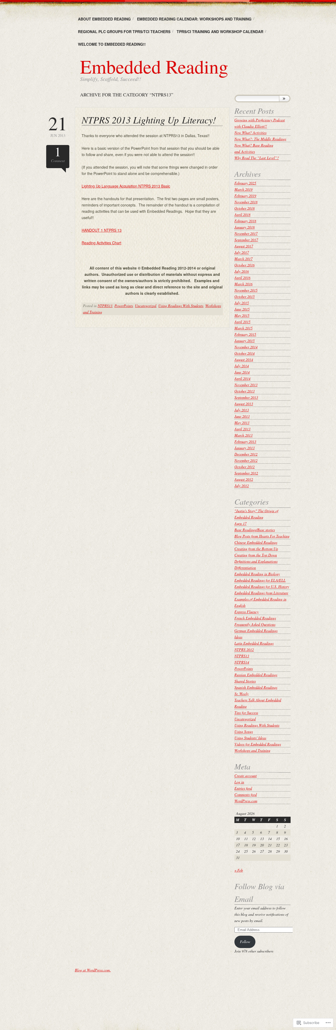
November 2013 (246, 384)
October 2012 (244, 466)
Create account (245, 775)
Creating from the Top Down (255, 554)
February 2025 (245, 182)
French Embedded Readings (255, 617)
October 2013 (244, 391)
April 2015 (242, 321)
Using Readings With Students (180, 305)
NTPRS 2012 (244, 649)
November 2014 (246, 346)
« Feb (238, 870)
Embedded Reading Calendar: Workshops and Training (194, 19)
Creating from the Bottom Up (256, 548)
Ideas (238, 636)
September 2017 (246, 239)
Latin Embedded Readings (254, 643)
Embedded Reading (154, 66)
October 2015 (244, 296)
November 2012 (246, 460)
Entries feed (243, 788)
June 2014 (242, 372)
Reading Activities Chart (101, 242)
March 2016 (243, 283)
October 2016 (244, 264)
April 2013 (242, 428)
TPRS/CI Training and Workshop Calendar (220, 31)
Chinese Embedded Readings (255, 542)
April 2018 (242, 214)
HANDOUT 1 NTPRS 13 (102, 230)
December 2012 (246, 454)
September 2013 (246, 397)
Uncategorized (145, 305)
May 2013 (241, 422)
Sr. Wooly (241, 693)
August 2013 (243, 403)
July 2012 (241, 485)
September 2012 (246, 472)
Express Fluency (246, 611)
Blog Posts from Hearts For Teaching (262, 536)
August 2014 (243, 359)
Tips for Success (246, 712)
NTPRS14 (241, 662)
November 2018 (246, 201)
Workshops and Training (252, 750)
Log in (239, 781)
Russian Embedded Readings (255, 674)
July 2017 (241, 252)
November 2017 (246, 233)
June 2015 (242, 309)
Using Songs (243, 731)
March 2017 (243, 258)
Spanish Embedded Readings (255, 687)
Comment (58, 154)
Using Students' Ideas (250, 737)
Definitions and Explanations (255, 561)
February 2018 (245, 220)
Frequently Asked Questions (254, 624)
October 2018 (244, 208)
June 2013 (242, 416)
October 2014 (244, 353)
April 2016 (242, 277)
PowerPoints (123, 305)
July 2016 (241, 271)
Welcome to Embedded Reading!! (112, 44)
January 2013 (244, 447)
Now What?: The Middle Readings (260, 138)
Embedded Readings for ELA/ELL (260, 580)
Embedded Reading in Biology (257, 573)
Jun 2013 (57, 125)
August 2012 (243, 479)
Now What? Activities (250, 132)
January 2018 (244, 227)
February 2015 (245, 334)
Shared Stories (245, 681)
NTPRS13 (105, 305)
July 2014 (241, 365)
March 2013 (243, 435)
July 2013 (241, 409)
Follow (245, 941)
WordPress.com (245, 800)
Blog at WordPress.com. (93, 969)
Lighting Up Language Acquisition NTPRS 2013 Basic (126, 186)
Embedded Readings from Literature (261, 592)
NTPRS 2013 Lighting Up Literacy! (149, 119)
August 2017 (243, 246)
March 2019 (243, 189)
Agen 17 (240, 523)
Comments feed (245, 794)
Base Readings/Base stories (254, 529)
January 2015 (244, 340)
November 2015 (246, 290)
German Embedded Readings (255, 630)
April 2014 (242, 378)
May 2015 (241, 315)
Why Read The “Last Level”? (256, 157)
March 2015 (243, 327)
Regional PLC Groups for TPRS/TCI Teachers (124, 31)
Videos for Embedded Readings (257, 744)
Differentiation (245, 567)
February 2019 (245, 195)
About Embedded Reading (104, 19)
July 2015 (241, 302)
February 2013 (245, 441)
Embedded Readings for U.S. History (261, 586)
